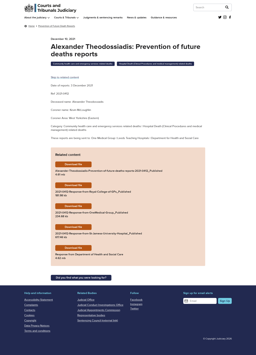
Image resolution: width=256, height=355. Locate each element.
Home (31, 26)
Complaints (31, 305)
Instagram (136, 304)
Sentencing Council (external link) (97, 320)
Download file (78, 164)
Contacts (29, 310)
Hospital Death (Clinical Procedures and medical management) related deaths (155, 64)
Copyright (30, 320)
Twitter (134, 308)
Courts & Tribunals (65, 17)
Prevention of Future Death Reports (56, 26)
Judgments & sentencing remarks (103, 17)
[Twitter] (220, 17)
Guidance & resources (164, 17)
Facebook (136, 300)
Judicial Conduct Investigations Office (100, 305)
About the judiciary (35, 17)
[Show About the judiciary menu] (49, 18)
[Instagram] (225, 17)
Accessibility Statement (38, 300)
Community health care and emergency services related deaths (82, 64)
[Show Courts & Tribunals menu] (78, 18)
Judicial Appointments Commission (98, 310)
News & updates (136, 17)
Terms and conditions (37, 331)
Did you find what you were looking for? (81, 277)
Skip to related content (65, 77)
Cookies (29, 315)
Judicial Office (86, 300)
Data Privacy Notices (36, 325)
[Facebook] (230, 17)
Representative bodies (91, 315)
